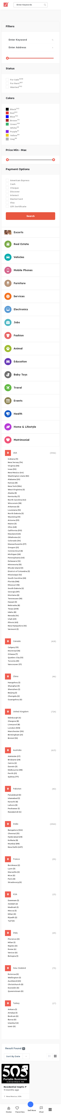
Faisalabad (14, 795)
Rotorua (13, 974)
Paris (11, 879)
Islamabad (14, 798)
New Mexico (16, 473)
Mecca (12, 911)
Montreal (14, 651)
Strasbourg (15, 882)
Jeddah (13, 904)
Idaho (12, 612)
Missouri (14, 585)
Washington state (18, 476)
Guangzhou (15, 700)
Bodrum (13, 1016)
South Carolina (17, 578)
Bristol (13, 738)
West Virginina (16, 490)
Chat (41, 1112)
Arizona (13, 520)
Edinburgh (14, 718)
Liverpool (14, 724)
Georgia (14, 592)
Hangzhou (14, 682)
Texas (13, 609)
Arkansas (13, 507)
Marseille (14, 872)
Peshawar (14, 808)
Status (10, 68)
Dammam (13, 900)
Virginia (13, 466)
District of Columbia (19, 571)
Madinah (13, 907)
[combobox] (17, 1056)
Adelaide (14, 756)
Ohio (12, 527)
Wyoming (14, 517)
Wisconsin (15, 503)
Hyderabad (15, 837)
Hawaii (12, 602)
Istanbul (13, 1023)
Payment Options (18, 169)
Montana (13, 595)
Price (16, 150)
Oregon (13, 547)
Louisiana (14, 510)
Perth (12, 773)
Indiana (13, 459)
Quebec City (15, 658)
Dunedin (13, 988)
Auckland (14, 981)
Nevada (13, 616)
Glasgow (13, 721)
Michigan (14, 554)
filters (10, 26)
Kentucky (14, 496)
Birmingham (15, 735)
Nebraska (14, 605)
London (14, 728)
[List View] (49, 1056)
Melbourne (15, 770)
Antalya (12, 1013)
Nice (11, 875)
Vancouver (15, 664)
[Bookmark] (25, 1067)
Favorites (20, 1112)
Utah (12, 619)
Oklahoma (14, 537)
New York (15, 486)
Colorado (14, 541)
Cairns (12, 763)
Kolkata (13, 840)
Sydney (13, 777)
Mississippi (15, 575)
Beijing (12, 693)
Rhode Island (15, 568)
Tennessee (15, 599)
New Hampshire (17, 626)
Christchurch (15, 984)
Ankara (12, 1009)
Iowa (12, 469)
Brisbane (14, 760)
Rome (12, 949)
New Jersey (15, 462)
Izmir (12, 1026)
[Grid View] (55, 1056)
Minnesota (15, 564)
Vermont (13, 629)
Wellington (14, 978)
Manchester (16, 731)
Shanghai (14, 686)
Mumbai (14, 844)
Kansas (13, 483)
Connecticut (15, 551)
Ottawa (13, 654)
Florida (13, 581)
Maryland (14, 534)
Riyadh (12, 917)
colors (10, 98)
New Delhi (15, 847)
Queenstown (15, 991)
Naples (12, 946)
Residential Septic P (15, 1086)
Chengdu (14, 696)
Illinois (13, 622)
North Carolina (17, 500)
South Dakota (16, 588)
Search (31, 216)
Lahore (12, 805)
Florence (14, 939)
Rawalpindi (14, 812)
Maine (12, 524)
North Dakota (16, 513)
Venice (12, 953)
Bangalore (15, 830)
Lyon (11, 869)
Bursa (12, 1020)
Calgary (13, 647)
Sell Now (32, 1110)
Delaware (14, 561)
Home (9, 1112)
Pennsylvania (16, 558)
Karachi (13, 802)
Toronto (13, 661)
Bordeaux (14, 865)
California (15, 530)
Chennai (13, 833)
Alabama (14, 479)
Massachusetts (17, 544)
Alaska (12, 493)
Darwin (12, 766)
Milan (12, 914)
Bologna (13, 956)
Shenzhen (14, 689)
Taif (11, 921)
